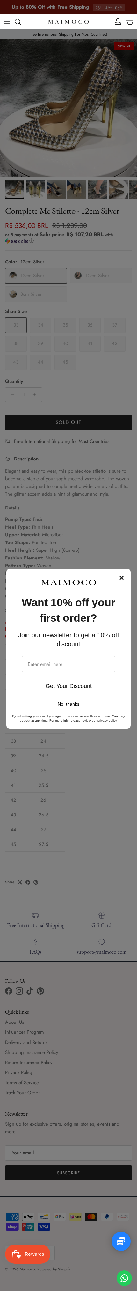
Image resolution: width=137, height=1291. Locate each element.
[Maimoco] (68, 22)
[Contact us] (124, 1278)
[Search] (21, 22)
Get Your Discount (69, 686)
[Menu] (7, 22)
